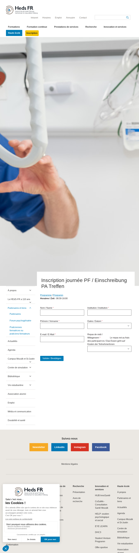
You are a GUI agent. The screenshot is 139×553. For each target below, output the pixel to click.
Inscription (31, 33)
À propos (12, 290)
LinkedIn (59, 447)
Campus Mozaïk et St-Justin (21, 359)
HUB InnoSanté (102, 495)
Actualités (12, 341)
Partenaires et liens (17, 308)
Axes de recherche (77, 500)
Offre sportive (101, 547)
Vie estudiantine (15, 385)
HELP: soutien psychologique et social (102, 517)
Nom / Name (47, 308)
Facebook (101, 447)
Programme (46, 295)
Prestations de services (66, 27)
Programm (58, 295)
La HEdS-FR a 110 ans (19, 299)
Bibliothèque (14, 376)
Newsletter (39, 447)
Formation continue (37, 27)
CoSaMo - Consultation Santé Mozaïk (101, 504)
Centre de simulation (18, 367)
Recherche (91, 27)
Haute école (14, 33)
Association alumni (17, 394)
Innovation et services (115, 27)
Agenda (11, 350)
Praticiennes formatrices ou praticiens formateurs (20, 330)
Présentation (79, 492)
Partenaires (15, 314)
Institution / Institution (98, 308)
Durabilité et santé (16, 420)
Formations (14, 27)
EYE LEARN (101, 526)
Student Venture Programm (102, 540)
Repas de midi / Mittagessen (94, 336)
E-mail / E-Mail (48, 334)
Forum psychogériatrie (20, 320)
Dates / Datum (94, 321)
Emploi (11, 403)
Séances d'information (12, 543)
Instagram (80, 447)
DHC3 (98, 532)
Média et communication (19, 411)
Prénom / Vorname (49, 321)
